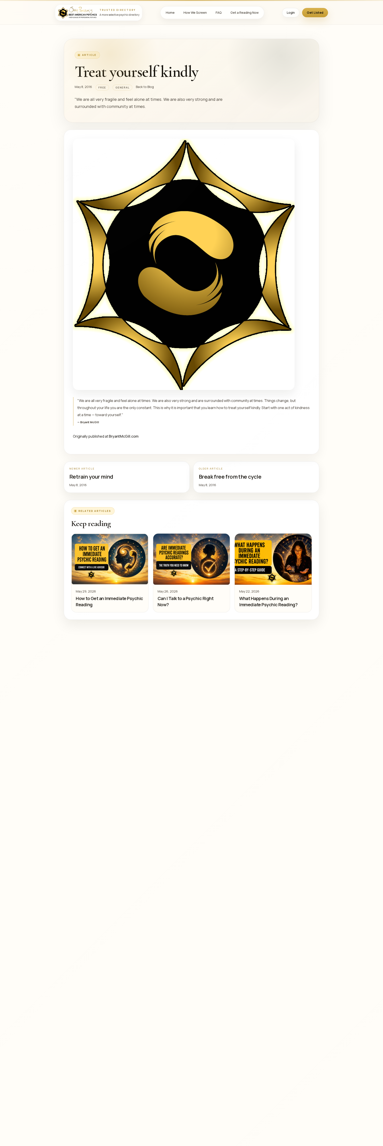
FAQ (219, 12)
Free (102, 87)
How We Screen (195, 12)
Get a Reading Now (245, 12)
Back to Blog (145, 87)
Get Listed (315, 12)
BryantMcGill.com (124, 436)
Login (291, 12)
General (122, 87)
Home (170, 12)
